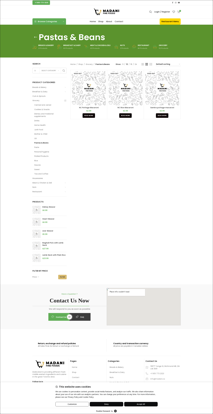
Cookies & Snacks (42, 109)
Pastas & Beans (41, 143)
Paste (36, 147)
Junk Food (38, 129)
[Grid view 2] (143, 64)
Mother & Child (40, 134)
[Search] (150, 11)
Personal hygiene (41, 152)
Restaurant (37, 191)
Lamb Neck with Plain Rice (54, 255)
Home (73, 64)
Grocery (35, 100)
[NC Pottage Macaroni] (89, 88)
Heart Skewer (48, 219)
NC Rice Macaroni (125, 107)
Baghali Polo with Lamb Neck (52, 244)
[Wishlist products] (173, 11)
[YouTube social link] (179, 2)
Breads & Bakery (39, 87)
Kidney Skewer (48, 207)
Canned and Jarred (42, 105)
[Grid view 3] (146, 64)
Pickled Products (41, 156)
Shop (80, 64)
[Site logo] (106, 11)
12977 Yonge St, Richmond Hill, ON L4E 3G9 (165, 367)
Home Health (40, 125)
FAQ (82, 317)
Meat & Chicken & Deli (42, 183)
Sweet (37, 169)
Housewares (37, 178)
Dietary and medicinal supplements (43, 115)
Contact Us (61, 317)
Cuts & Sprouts (39, 96)
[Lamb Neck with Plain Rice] (36, 258)
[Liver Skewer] (36, 234)
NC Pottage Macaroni (89, 107)
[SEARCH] (64, 70)
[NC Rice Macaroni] (125, 88)
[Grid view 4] (150, 64)
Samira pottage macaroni (162, 107)
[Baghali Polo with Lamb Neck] (36, 246)
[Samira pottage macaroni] (162, 88)
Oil (35, 138)
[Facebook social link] (172, 2)
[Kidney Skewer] (36, 210)
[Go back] (35, 37)
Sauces (37, 165)
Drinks (36, 120)
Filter (62, 277)
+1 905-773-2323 (41, 2)
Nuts (34, 187)
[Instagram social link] (175, 2)
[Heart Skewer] (36, 222)
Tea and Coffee (41, 174)
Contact (75, 377)
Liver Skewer (47, 231)
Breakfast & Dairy (39, 91)
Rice (36, 160)
